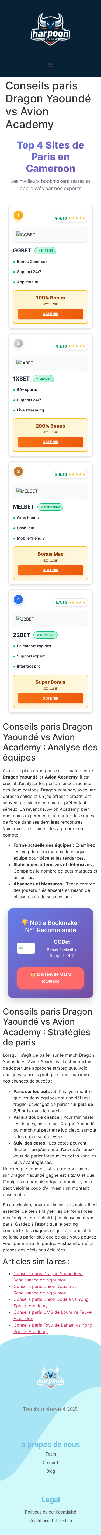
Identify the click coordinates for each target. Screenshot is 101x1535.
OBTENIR (50, 314)
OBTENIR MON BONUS (53, 978)
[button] (50, 64)
